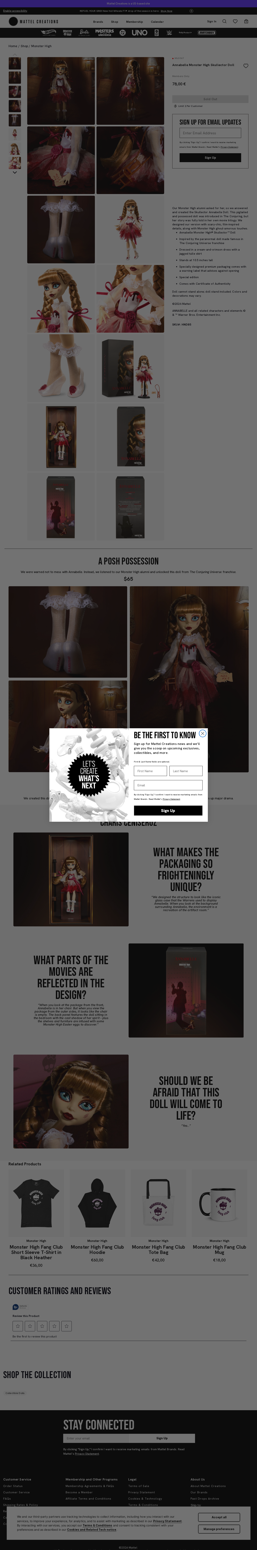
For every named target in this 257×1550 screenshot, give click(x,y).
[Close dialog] (202, 733)
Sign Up (168, 810)
